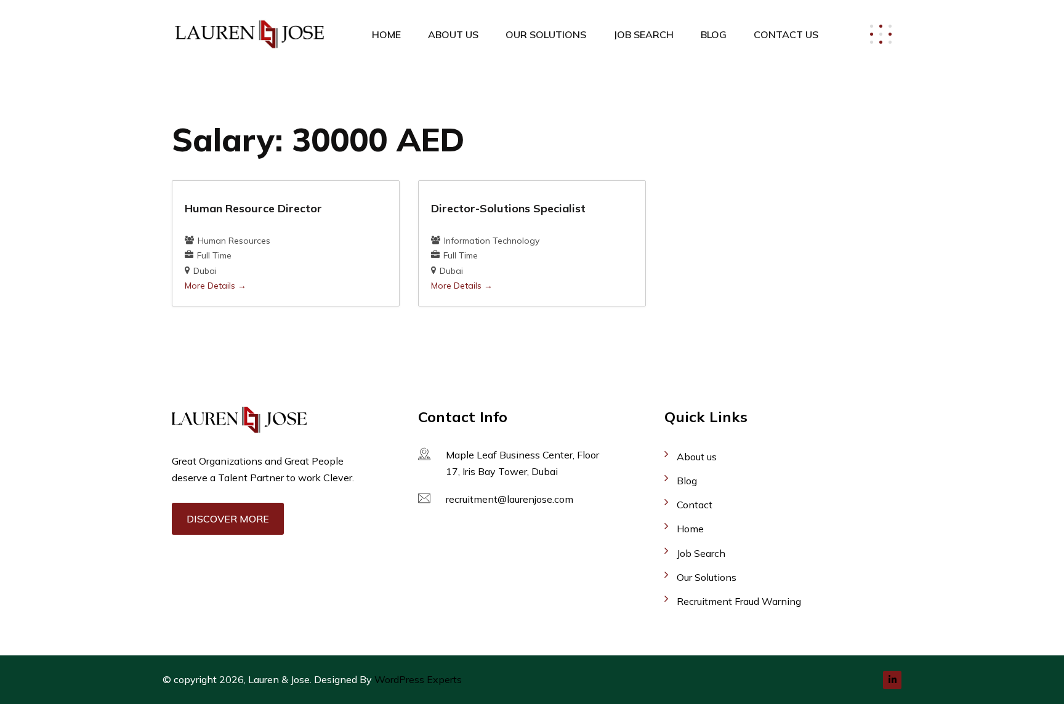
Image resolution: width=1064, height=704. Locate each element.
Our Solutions (546, 34)
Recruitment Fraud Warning (739, 601)
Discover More (228, 519)
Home (386, 34)
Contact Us (786, 34)
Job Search (643, 34)
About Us (453, 34)
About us (697, 456)
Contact (694, 504)
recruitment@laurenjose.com (509, 499)
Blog (714, 34)
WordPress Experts (418, 679)
